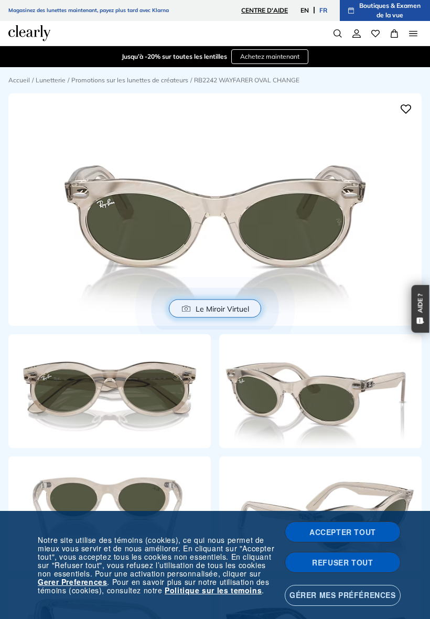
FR (323, 10)
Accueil (19, 80)
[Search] (337, 33)
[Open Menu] (413, 33)
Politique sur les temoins (213, 590)
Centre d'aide (264, 10)
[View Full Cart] (394, 33)
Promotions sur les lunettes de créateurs (129, 80)
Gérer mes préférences (342, 595)
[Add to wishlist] (406, 109)
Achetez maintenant (269, 56)
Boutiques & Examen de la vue (390, 10)
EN (304, 10)
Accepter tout (342, 532)
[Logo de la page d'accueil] (29, 33)
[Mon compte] (356, 33)
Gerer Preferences (72, 582)
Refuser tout (342, 562)
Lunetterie (51, 80)
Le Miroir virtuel (222, 308)
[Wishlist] (375, 33)
